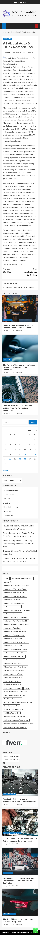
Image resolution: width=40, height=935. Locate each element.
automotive (8, 582)
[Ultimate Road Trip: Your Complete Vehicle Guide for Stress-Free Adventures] (20, 389)
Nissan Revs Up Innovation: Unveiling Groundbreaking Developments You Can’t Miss (18, 544)
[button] (9, 26)
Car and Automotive (10, 490)
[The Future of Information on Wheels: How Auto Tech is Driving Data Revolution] (20, 348)
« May (5, 470)
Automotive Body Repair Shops (15, 596)
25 (10, 459)
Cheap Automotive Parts (13, 663)
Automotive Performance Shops (15, 631)
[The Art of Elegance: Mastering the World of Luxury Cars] (20, 902)
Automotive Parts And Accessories (16, 624)
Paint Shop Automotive (12, 699)
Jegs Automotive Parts (12, 681)
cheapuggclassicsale (11, 756)
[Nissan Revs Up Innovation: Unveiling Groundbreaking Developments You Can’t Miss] (20, 861)
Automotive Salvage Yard (13, 639)
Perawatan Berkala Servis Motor (29, 272)
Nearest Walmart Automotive (14, 695)
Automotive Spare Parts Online (15, 653)
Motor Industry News (11, 507)
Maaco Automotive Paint (12, 685)
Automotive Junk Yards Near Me (15, 617)
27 (20, 459)
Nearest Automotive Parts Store (15, 692)
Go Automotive (8, 494)
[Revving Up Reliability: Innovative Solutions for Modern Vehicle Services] (20, 782)
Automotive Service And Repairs (15, 649)
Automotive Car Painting (12, 600)
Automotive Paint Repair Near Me (16, 621)
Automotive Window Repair (13, 660)
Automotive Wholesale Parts (14, 656)
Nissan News (8, 511)
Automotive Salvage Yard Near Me (16, 642)
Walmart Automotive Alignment (15, 716)
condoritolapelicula (10, 759)
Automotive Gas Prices (12, 607)
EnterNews (22, 932)
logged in (16, 287)
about (9, 264)
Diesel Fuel (7, 270)
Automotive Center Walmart (14, 603)
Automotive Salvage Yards (13, 646)
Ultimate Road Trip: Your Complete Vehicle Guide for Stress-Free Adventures (17, 408)
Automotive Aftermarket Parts (15, 589)
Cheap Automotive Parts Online (15, 667)
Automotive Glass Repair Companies (17, 610)
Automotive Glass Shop (12, 614)
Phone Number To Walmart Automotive (18, 702)
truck (20, 264)
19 (15, 454)
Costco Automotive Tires (13, 674)
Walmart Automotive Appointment (16, 720)
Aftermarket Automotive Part (22, 578)
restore (14, 264)
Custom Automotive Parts (13, 677)
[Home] (4, 25)
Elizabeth (7, 52)
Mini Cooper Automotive (12, 688)
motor (27, 688)
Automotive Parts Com (12, 628)
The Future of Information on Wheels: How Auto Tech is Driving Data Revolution (19, 367)
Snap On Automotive (11, 706)
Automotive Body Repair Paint (14, 593)
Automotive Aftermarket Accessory (16, 585)
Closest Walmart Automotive (14, 670)
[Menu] (9, 26)
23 (35, 454)
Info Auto (7, 38)
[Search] (32, 26)
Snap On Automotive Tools (13, 709)
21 (25, 454)
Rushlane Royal (9, 516)
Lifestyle (6, 503)
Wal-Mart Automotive (11, 713)
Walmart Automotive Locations (15, 727)
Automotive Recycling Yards (14, 635)
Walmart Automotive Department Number (18, 723)
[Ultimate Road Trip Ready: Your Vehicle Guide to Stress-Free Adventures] (20, 308)
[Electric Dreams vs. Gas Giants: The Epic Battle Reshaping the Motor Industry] (20, 822)
